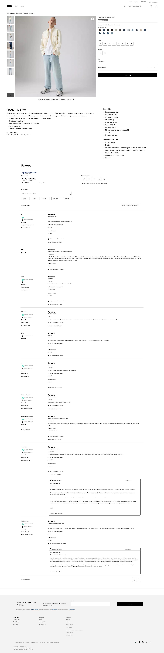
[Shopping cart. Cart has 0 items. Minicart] (156, 6)
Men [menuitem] (16, 6)
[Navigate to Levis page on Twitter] (150, 642)
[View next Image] (95, 57)
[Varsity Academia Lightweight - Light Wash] (132, 30)
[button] (142, 1)
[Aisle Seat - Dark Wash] (104, 30)
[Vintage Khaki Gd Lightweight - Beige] (141, 30)
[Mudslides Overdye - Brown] (100, 30)
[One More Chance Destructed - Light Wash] (112, 33)
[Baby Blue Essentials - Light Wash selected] (128, 30)
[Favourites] (151, 6)
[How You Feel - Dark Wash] (145, 30)
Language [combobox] (66, 198)
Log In (130, 1)
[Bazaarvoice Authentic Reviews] (29, 172)
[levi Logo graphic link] (9, 6)
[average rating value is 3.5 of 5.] (103, 20)
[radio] (100, 44)
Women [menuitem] (22, 6)
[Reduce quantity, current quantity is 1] (147, 67)
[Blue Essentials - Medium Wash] (108, 33)
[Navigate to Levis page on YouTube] (146, 642)
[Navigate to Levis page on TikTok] (135, 642)
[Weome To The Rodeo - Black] (112, 30)
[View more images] (10, 95)
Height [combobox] (34, 198)
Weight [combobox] (44, 198)
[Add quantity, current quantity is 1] (154, 67)
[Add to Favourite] (92, 19)
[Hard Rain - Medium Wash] (104, 33)
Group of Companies (34, 609)
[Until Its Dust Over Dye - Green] (108, 30)
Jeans (14, 13)
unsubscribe (54, 609)
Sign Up (136, 1)
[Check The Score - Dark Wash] (124, 30)
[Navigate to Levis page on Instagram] (143, 642)
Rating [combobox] (24, 198)
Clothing (9, 13)
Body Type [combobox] (55, 198)
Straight (18, 13)
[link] (27, 642)
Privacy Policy (72, 609)
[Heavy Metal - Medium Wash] (116, 30)
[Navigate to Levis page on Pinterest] (139, 642)
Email (72, 601)
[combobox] (132, 205)
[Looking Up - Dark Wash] (100, 33)
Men (12, 13)
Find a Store (143, 1)
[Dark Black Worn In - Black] (120, 30)
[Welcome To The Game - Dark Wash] (137, 30)
